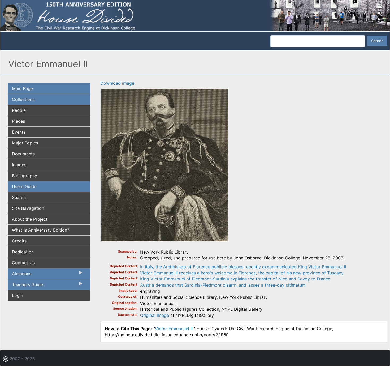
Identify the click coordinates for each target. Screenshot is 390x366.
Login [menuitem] (17, 295)
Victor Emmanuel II (174, 328)
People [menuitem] (19, 110)
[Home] (195, 15)
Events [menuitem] (18, 132)
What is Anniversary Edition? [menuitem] (40, 230)
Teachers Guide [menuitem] (25, 286)
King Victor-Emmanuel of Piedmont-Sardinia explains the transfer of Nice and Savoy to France (235, 279)
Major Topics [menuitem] (25, 143)
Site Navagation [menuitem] (28, 208)
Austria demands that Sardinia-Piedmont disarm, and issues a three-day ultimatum (223, 285)
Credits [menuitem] (19, 241)
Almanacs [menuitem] (19, 275)
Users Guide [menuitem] (24, 186)
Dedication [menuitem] (23, 251)
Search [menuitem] (19, 197)
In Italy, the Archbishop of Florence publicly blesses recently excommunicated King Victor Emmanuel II (243, 266)
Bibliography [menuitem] (24, 175)
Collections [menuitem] (23, 99)
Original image (154, 315)
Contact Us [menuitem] (23, 262)
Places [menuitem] (18, 121)
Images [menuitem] (19, 164)
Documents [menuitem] (23, 153)
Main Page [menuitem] (22, 88)
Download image (117, 83)
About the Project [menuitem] (29, 219)
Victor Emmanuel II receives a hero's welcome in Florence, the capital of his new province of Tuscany (242, 272)
